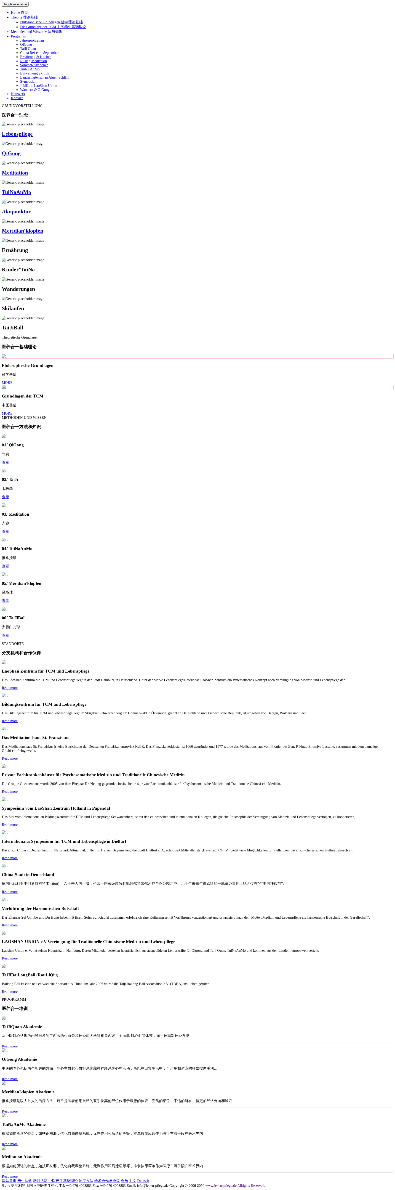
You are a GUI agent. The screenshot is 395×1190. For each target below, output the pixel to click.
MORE (7, 382)
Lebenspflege (17, 134)
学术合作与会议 (107, 1181)
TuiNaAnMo (16, 192)
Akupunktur (16, 212)
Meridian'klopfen (22, 231)
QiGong (11, 153)
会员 (124, 1181)
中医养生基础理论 (63, 1181)
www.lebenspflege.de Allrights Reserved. (235, 1185)
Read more (10, 1046)
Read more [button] (10, 688)
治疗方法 (86, 1181)
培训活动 (40, 1181)
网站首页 (9, 1181)
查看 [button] (5, 462)
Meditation (15, 173)
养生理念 (24, 1181)
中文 (132, 1181)
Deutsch (143, 1181)
